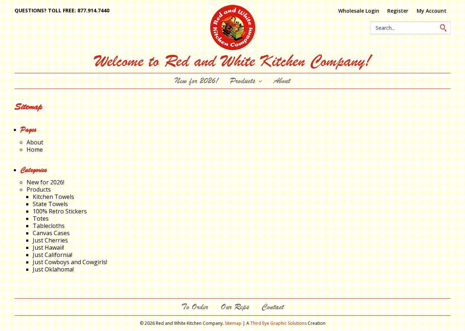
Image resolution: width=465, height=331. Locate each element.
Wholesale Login (358, 10)
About (282, 80)
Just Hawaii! (48, 248)
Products (244, 80)
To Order (194, 307)
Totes (41, 218)
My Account (431, 10)
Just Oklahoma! (53, 269)
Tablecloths (49, 226)
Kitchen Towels (53, 197)
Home (35, 150)
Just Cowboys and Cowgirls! (70, 262)
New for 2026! (196, 80)
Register (397, 10)
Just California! (52, 255)
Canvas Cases (51, 233)
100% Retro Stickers (60, 211)
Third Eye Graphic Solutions (278, 323)
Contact (273, 307)
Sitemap (233, 323)
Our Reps (235, 307)
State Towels (50, 204)
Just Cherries (50, 240)
